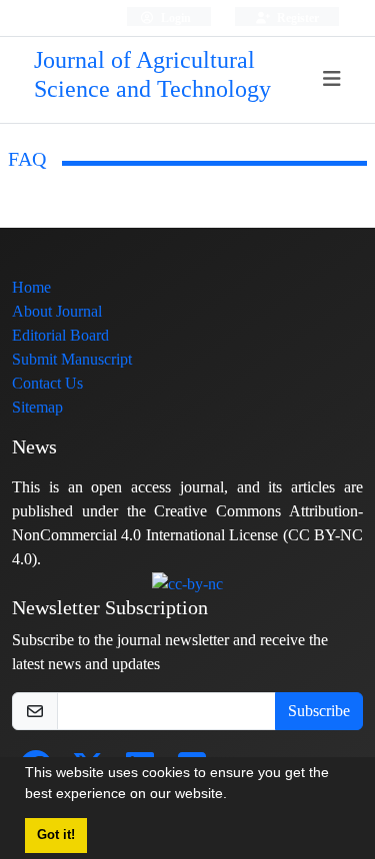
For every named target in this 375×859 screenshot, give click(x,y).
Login (174, 17)
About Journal (57, 311)
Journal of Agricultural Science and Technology (152, 75)
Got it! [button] (56, 835)
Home (31, 287)
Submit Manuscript (72, 359)
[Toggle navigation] (332, 79)
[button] (234, 796)
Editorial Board (60, 335)
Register (296, 17)
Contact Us (47, 383)
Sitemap (37, 407)
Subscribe (319, 710)
